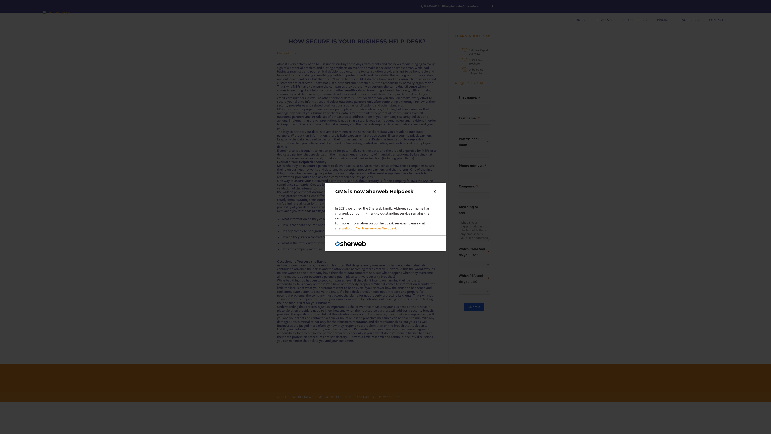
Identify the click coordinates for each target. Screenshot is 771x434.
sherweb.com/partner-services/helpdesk (366, 228)
